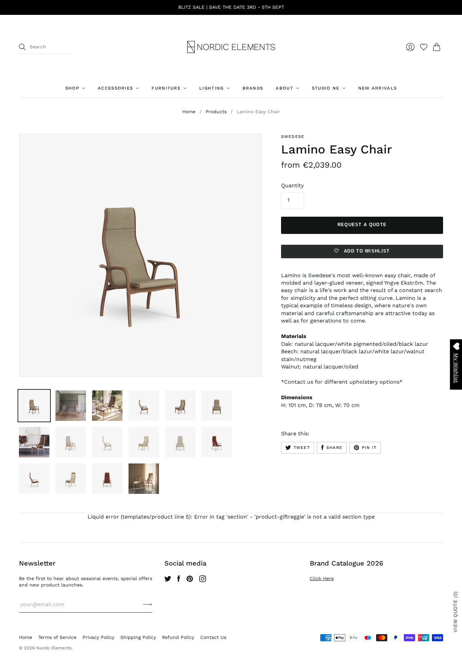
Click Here (322, 578)
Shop (72, 88)
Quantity (292, 185)
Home (188, 111)
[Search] (22, 47)
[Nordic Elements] (231, 47)
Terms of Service (57, 637)
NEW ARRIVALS (377, 88)
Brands (252, 88)
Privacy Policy (98, 637)
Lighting (211, 88)
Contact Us (213, 637)
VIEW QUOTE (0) (455, 611)
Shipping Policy (138, 637)
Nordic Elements (54, 647)
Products (216, 111)
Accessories (115, 88)
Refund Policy (178, 637)
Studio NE (326, 88)
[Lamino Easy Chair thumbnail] (34, 405)
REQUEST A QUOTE (362, 224)
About (284, 88)
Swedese (292, 136)
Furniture (166, 88)
